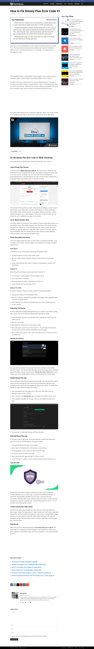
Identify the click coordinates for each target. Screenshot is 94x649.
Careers (82, 0)
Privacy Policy (77, 0)
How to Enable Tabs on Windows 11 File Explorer (76, 80)
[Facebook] (11, 1)
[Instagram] (23, 602)
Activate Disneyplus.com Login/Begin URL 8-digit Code (29, 564)
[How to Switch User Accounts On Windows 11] (64, 40)
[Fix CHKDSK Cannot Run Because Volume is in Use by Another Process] (64, 31)
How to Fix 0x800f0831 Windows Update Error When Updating (76, 72)
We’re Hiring (81, 647)
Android (17, 50)
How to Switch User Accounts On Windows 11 (76, 40)
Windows (59, 3)
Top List (70, 3)
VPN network (53, 501)
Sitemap (76, 647)
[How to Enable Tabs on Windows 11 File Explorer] (64, 81)
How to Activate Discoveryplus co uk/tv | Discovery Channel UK (31, 573)
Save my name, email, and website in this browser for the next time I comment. (29, 636)
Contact (72, 0)
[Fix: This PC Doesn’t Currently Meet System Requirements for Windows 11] (64, 22)
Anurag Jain (13, 13)
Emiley (70, 67)
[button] (82, 4)
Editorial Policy (70, 647)
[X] (16, 1)
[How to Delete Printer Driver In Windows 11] (64, 49)
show (20, 151)
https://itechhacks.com (25, 595)
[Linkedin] (24, 584)
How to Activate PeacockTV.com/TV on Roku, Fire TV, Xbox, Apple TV (33, 575)
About (68, 0)
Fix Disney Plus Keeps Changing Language (25, 562)
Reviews (77, 3)
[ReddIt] (27, 584)
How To (45, 3)
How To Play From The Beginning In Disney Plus (26, 570)
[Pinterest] (14, 1)
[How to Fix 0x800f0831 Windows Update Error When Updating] (64, 73)
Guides (52, 3)
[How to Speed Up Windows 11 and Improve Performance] (64, 57)
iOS (65, 3)
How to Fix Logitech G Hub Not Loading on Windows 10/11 (75, 64)
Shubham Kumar (72, 35)
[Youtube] (18, 1)
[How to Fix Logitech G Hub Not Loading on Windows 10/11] (64, 65)
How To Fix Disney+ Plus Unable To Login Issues (26, 567)
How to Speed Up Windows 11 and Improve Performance (76, 56)
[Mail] (26, 602)
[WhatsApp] (14, 584)
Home (11, 7)
